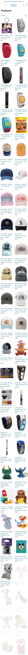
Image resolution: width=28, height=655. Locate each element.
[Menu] (1, 5)
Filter (4, 15)
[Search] (4, 4)
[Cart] (26, 4)
